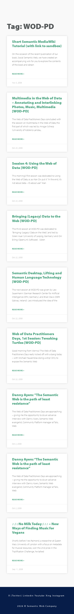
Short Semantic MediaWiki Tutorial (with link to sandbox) (37, 43)
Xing (48, 595)
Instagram (58, 595)
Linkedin (28, 595)
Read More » (18, 74)
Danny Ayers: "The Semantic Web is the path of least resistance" (35, 399)
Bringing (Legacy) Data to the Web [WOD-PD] (36, 218)
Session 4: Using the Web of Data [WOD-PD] (34, 165)
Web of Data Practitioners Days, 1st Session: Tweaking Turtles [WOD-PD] (35, 338)
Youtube (40, 595)
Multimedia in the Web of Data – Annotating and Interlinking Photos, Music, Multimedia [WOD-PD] (37, 104)
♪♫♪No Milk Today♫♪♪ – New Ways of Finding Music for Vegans (35, 528)
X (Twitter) (15, 595)
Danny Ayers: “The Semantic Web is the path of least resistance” (35, 463)
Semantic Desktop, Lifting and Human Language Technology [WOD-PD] (37, 277)
